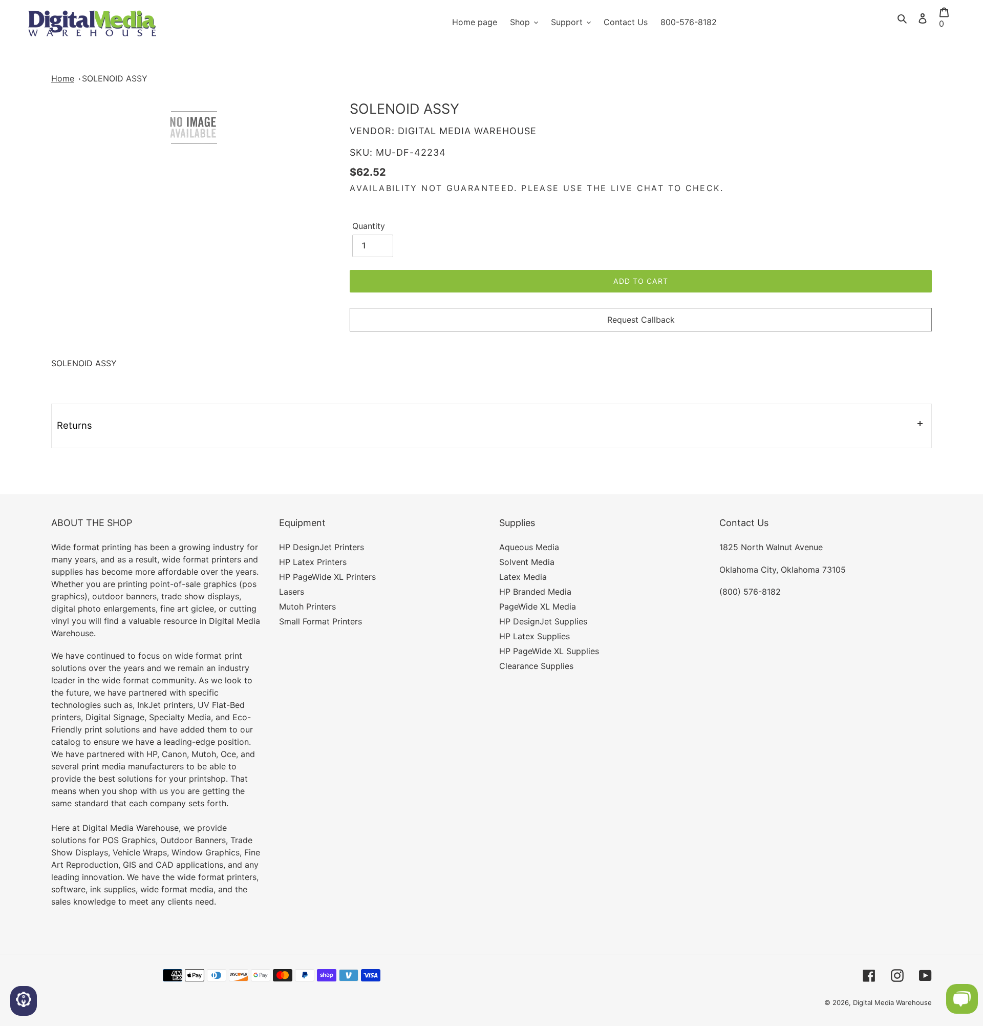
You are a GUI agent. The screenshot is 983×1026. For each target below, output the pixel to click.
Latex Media (523, 577)
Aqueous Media (529, 547)
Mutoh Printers (307, 606)
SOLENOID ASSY (114, 78)
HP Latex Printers (313, 562)
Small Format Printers (320, 621)
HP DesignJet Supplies (543, 621)
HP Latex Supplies (534, 636)
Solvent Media (526, 562)
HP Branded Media (535, 592)
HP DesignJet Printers (321, 547)
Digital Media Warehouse (892, 1002)
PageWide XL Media (537, 606)
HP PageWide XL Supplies (549, 651)
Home (62, 78)
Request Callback (641, 320)
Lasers (291, 592)
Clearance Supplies (536, 666)
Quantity (368, 226)
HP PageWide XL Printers (327, 577)
